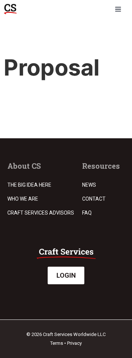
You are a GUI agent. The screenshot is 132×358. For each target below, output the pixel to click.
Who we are (22, 199)
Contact (94, 199)
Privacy (74, 343)
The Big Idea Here (29, 185)
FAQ (87, 213)
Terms (56, 343)
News (89, 185)
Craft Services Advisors (40, 213)
